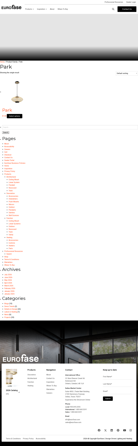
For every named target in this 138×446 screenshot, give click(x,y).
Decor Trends (9, 306)
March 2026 (8, 286)
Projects (7, 317)
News (6, 315)
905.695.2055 (75, 407)
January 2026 (9, 291)
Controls (12, 243)
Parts (11, 248)
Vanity (11, 235)
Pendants (12, 210)
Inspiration (8, 169)
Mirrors (11, 204)
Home (2, 62)
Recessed (12, 188)
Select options (14, 116)
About (6, 144)
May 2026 (8, 280)
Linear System (14, 182)
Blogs (6, 304)
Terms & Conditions (11, 259)
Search (9, 254)
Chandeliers (13, 199)
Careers (7, 149)
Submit (108, 399)
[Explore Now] (13, 378)
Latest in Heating (10, 312)
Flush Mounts (14, 202)
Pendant (12, 185)
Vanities (12, 213)
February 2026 (9, 288)
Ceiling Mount (14, 180)
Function (9, 218)
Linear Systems (14, 224)
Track (11, 191)
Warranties (8, 262)
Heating (9, 237)
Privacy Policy (9, 171)
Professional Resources (13, 251)
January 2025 (9, 294)
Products (7, 174)
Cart (5, 152)
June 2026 (8, 277)
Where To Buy (9, 265)
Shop (6, 257)
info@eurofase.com (72, 420)
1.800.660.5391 (81, 409)
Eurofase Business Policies (14, 163)
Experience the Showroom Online (77, 400)
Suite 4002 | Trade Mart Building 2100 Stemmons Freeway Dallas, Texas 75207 (77, 394)
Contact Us (127, 9)
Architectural (11, 177)
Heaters (12, 246)
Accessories (13, 196)
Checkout (7, 155)
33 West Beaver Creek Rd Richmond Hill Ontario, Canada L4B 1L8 (75, 381)
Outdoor (12, 207)
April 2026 (8, 283)
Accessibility (9, 147)
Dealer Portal (9, 160)
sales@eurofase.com (73, 422)
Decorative (10, 193)
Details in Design (10, 309)
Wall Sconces (14, 215)
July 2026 (8, 275)
